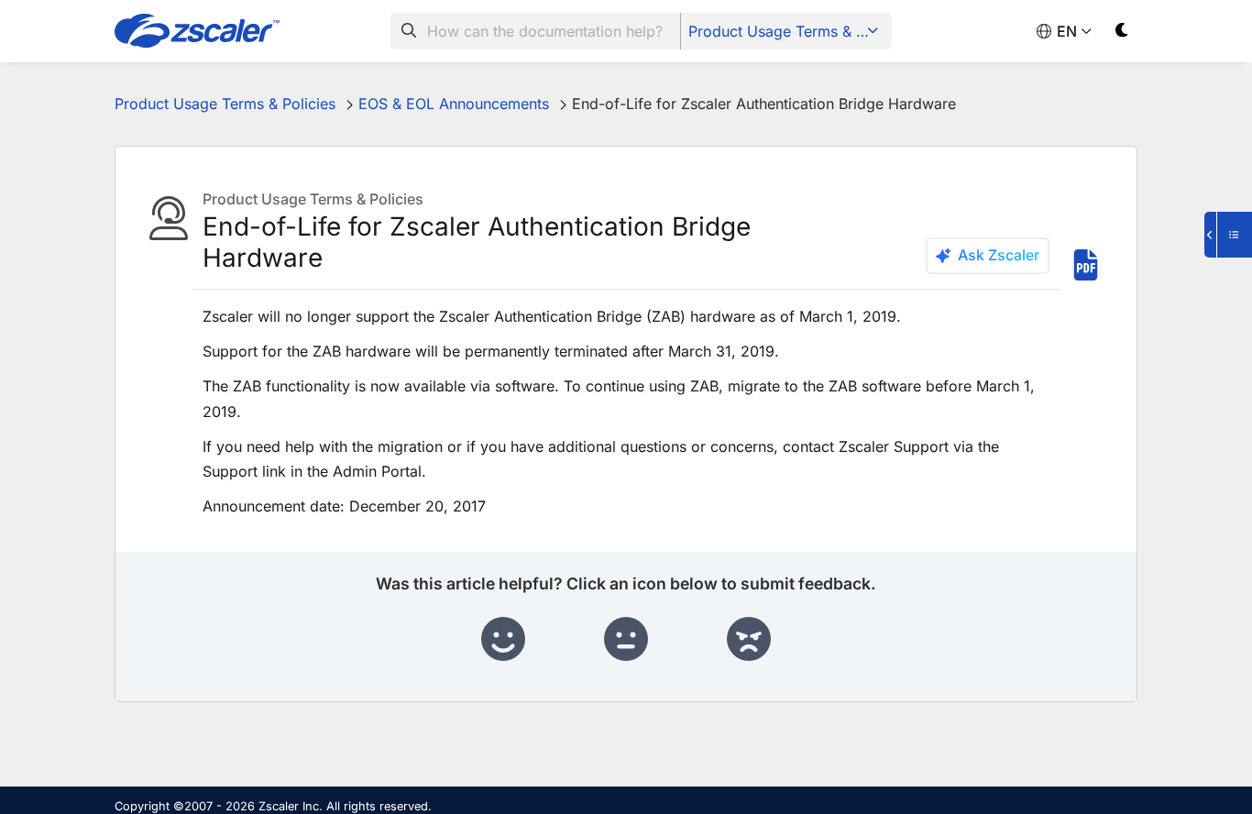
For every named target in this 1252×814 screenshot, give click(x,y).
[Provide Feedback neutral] (626, 639)
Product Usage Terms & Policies (787, 31)
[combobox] (535, 31)
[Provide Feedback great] (503, 639)
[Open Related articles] (1228, 235)
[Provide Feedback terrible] (748, 639)
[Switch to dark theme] (1122, 33)
